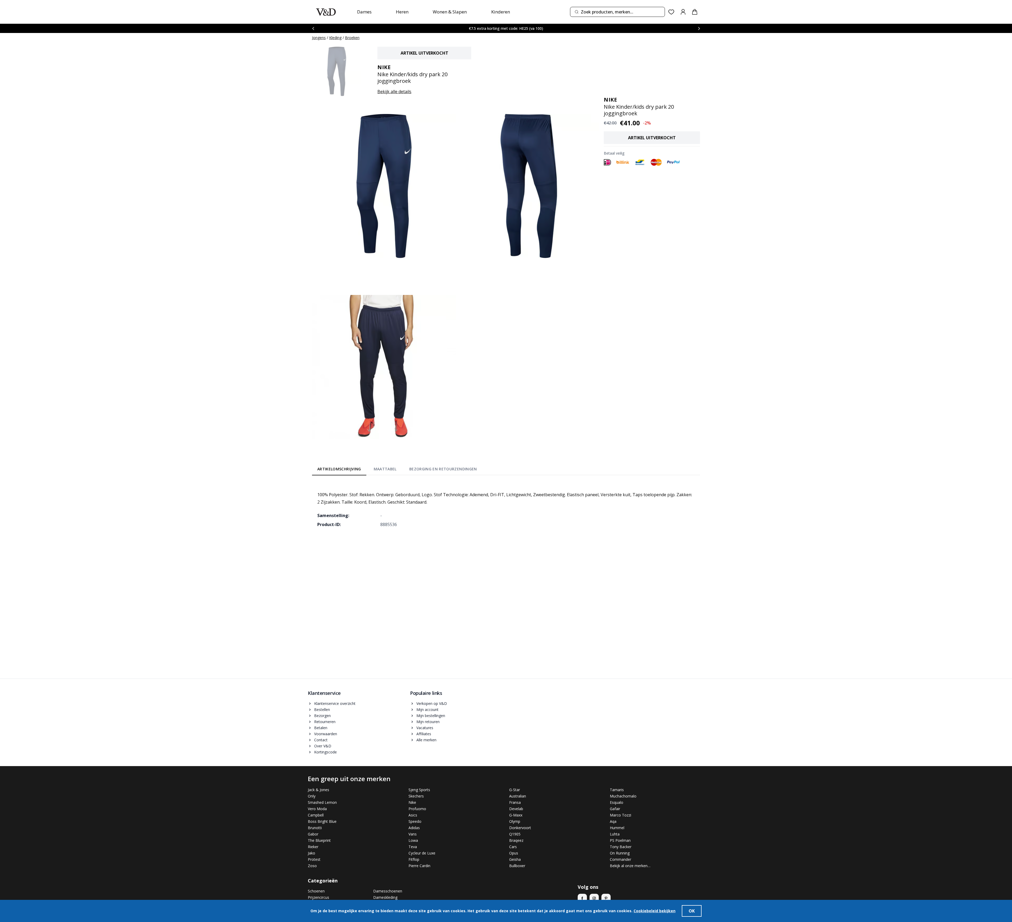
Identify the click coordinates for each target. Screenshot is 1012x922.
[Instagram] (594, 898)
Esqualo (616, 802)
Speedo (414, 821)
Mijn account (427, 709)
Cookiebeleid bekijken (654, 910)
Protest (314, 859)
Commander (620, 859)
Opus (513, 853)
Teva (412, 846)
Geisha (515, 859)
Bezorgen (322, 715)
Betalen (320, 727)
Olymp (514, 821)
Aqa (613, 821)
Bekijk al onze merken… (630, 865)
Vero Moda (317, 808)
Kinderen (500, 12)
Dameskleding (385, 897)
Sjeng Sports (419, 789)
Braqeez (516, 840)
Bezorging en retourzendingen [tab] (443, 468)
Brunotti (315, 827)
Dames (364, 12)
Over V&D (322, 745)
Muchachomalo (623, 796)
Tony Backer (620, 846)
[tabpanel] (506, 506)
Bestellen (322, 709)
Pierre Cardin (419, 865)
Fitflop (413, 859)
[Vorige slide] (313, 28)
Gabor (313, 834)
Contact (321, 739)
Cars (513, 846)
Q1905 (514, 834)
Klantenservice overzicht (335, 703)
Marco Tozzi (620, 815)
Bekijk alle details (394, 91)
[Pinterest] (606, 898)
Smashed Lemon (322, 802)
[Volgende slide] (699, 28)
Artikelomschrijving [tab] (339, 468)
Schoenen (316, 891)
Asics (412, 815)
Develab (516, 808)
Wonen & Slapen (450, 12)
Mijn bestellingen (430, 715)
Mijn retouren (428, 721)
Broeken (352, 37)
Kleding (335, 37)
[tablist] (397, 470)
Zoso (312, 865)
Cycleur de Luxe (421, 853)
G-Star (514, 789)
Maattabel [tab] (385, 468)
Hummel (617, 827)
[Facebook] (582, 898)
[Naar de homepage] (326, 12)
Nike (412, 802)
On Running (620, 853)
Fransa (515, 802)
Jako (311, 853)
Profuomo (417, 808)
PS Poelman (620, 840)
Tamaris (617, 789)
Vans (412, 834)
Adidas (414, 827)
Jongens (319, 37)
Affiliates (423, 733)
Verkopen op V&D (431, 703)
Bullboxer (517, 865)
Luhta (615, 834)
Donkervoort (520, 827)
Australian (517, 796)
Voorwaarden (325, 733)
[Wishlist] (671, 12)
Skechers (416, 796)
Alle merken (426, 739)
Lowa (413, 840)
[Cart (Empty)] (694, 12)
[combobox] (617, 12)
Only (311, 796)
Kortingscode (325, 751)
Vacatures (424, 727)
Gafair (615, 808)
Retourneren (324, 721)
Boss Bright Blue (322, 821)
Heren (402, 12)
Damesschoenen (387, 891)
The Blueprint (319, 840)
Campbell (316, 815)
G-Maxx (515, 815)
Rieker (313, 846)
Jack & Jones (318, 789)
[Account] (683, 12)
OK (692, 911)
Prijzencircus (318, 897)
